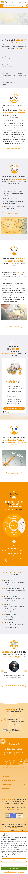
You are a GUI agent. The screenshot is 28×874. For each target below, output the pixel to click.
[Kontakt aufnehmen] (23, 2)
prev (2, 671)
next (25, 671)
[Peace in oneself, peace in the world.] (3, 741)
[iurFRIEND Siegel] (7, 815)
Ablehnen (14, 864)
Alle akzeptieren (14, 868)
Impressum (21, 872)
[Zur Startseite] (8, 2)
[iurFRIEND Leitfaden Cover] (14, 368)
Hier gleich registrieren (13, 326)
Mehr (14, 860)
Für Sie (14, 525)
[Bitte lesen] (4, 2)
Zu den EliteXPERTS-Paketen (11, 213)
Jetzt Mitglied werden (13, 473)
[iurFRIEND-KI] (20, 2)
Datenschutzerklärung (10, 872)
